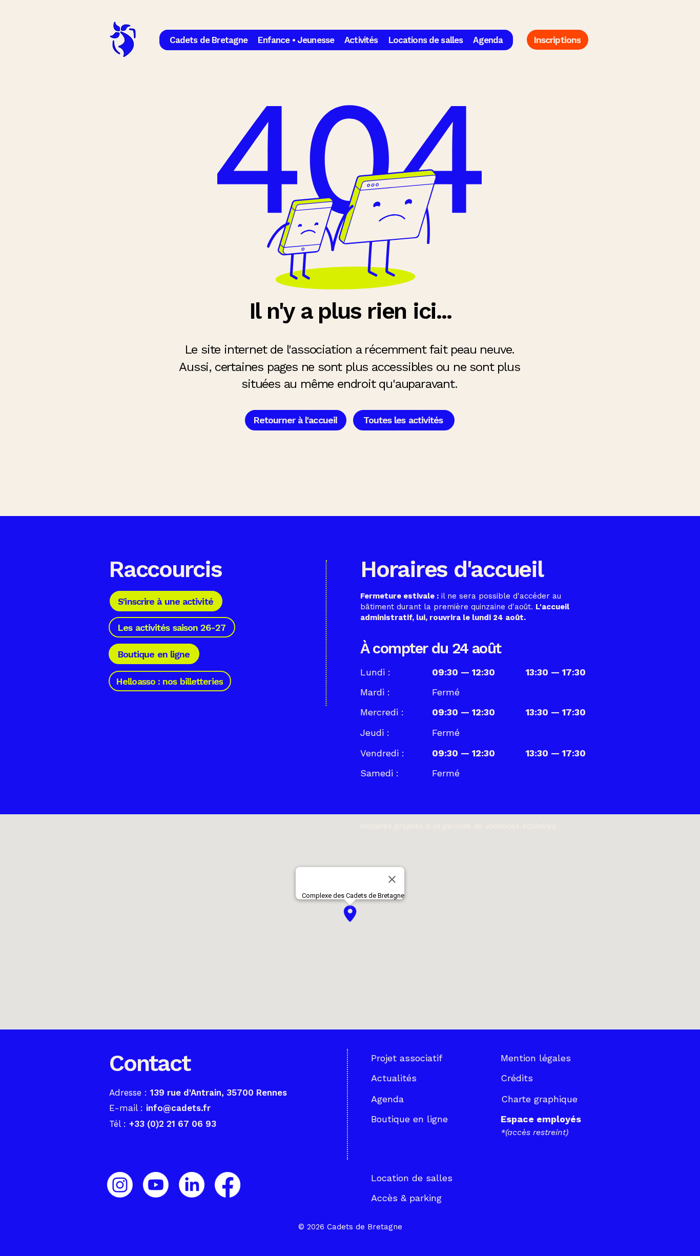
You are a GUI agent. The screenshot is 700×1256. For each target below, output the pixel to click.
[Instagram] (120, 1185)
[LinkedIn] (191, 1185)
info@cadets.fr (178, 1108)
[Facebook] (227, 1185)
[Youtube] (156, 1185)
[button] (208, 40)
